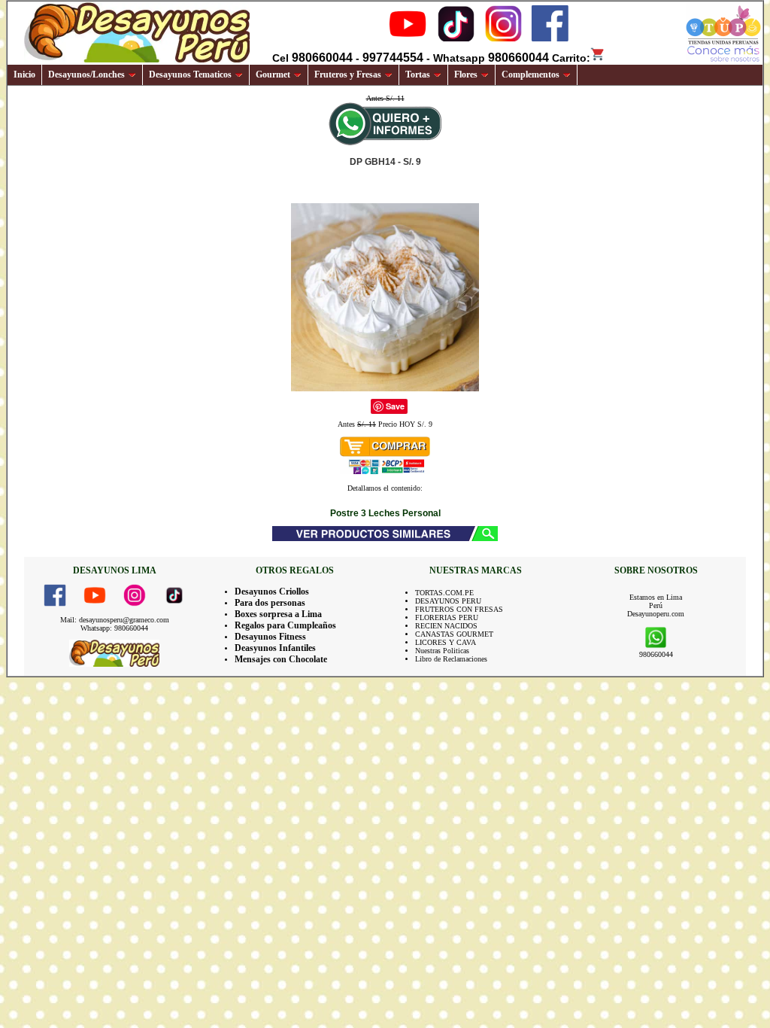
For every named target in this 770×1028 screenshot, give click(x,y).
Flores (465, 74)
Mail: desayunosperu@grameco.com (114, 620)
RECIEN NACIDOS (446, 626)
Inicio (24, 74)
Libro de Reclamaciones (451, 659)
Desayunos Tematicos (190, 74)
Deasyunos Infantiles (275, 648)
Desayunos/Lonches (86, 74)
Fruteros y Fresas (347, 74)
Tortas (417, 74)
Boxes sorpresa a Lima (278, 614)
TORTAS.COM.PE (444, 593)
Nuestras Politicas (442, 650)
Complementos (530, 74)
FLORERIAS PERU (446, 617)
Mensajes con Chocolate (281, 659)
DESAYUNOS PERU (448, 601)
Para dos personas (270, 603)
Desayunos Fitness (270, 636)
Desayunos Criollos (272, 591)
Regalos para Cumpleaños (285, 625)
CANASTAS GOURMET (454, 634)
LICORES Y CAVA (445, 642)
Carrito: (571, 58)
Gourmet (273, 74)
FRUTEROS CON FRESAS (459, 609)
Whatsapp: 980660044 (114, 628)
